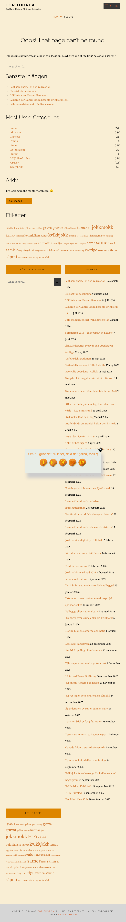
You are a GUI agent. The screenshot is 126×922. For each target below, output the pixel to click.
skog (20, 251)
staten (71, 250)
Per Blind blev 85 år (76, 799)
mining (109, 236)
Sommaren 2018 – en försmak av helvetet (89, 332)
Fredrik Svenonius (76, 566)
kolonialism (32, 235)
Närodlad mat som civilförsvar (83, 553)
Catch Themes (68, 914)
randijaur (58, 243)
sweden (103, 250)
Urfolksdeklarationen (78, 358)
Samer (14, 145)
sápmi (11, 257)
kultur (44, 235)
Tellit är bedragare (76, 443)
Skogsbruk (16, 167)
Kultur (14, 154)
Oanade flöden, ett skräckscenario (85, 747)
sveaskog (79, 250)
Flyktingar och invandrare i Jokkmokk (88, 488)
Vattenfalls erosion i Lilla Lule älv (85, 365)
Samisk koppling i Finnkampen (83, 650)
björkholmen (13, 228)
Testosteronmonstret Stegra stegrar (85, 734)
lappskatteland (83, 236)
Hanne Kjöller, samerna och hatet (85, 631)
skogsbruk (28, 250)
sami (112, 243)
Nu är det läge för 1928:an (80, 436)
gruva (47, 228)
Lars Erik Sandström (77, 643)
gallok (28, 228)
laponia (72, 235)
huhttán (82, 228)
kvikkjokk (58, 235)
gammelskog (37, 228)
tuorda (29, 257)
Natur (13, 128)
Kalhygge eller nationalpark (81, 611)
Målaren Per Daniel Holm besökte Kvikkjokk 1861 (39, 100)
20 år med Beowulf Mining (80, 676)
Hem (56, 17)
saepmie (83, 243)
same (91, 243)
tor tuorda (22, 257)
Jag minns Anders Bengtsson (82, 682)
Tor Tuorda (20, 5)
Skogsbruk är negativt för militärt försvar (89, 378)
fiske (22, 228)
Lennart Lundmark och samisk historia (88, 527)
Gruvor (14, 162)
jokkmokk (102, 227)
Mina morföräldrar (76, 579)
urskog (35, 257)
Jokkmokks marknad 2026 (80, 572)
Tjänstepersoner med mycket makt (85, 663)
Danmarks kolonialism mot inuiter (85, 760)
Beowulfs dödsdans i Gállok (81, 371)
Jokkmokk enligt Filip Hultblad (83, 540)
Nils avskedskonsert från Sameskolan (32, 104)
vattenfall (44, 257)
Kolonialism (17, 149)
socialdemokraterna (56, 250)
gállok (67, 228)
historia (73, 228)
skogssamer (40, 250)
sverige (90, 250)
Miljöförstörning (20, 158)
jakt (89, 228)
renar (76, 243)
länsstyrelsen (97, 235)
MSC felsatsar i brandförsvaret (28, 95)
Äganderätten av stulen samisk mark (86, 708)
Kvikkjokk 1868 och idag (79, 417)
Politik (14, 141)
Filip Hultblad (73, 793)
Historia (15, 136)
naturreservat (12, 243)
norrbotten (45, 243)
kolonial (20, 236)
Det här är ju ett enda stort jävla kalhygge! (89, 585)
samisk (12, 250)
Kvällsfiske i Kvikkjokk (78, 786)
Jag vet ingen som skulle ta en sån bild (87, 695)
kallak (10, 235)
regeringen (69, 243)
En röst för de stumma (23, 91)
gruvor (57, 227)
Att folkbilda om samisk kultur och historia (90, 423)
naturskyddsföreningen (28, 243)
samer (102, 243)
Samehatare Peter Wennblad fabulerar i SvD (91, 391)
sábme (112, 250)
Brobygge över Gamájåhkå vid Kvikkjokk (89, 618)
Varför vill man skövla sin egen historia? (89, 514)
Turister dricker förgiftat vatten (83, 721)
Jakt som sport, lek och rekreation (30, 87)
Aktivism (15, 132)
